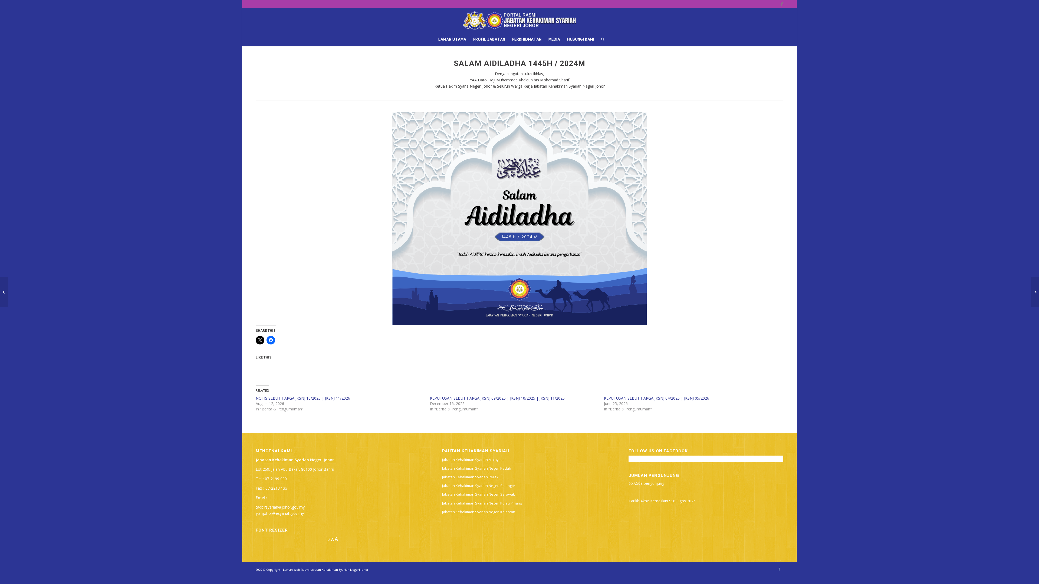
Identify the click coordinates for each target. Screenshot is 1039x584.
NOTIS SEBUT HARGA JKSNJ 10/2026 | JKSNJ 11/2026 (303, 398)
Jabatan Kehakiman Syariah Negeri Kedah (476, 468)
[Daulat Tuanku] (4, 292)
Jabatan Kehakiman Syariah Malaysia (473, 459)
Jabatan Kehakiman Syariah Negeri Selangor (478, 485)
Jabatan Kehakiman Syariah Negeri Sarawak (478, 494)
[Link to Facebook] (782, 4)
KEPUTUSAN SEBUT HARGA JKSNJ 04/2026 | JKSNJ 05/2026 (656, 398)
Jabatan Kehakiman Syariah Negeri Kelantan (478, 511)
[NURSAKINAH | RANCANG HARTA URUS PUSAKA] (1035, 292)
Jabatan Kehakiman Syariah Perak (470, 476)
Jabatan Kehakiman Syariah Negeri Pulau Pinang (482, 503)
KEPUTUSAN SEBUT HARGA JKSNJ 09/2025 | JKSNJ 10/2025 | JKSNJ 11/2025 (497, 398)
